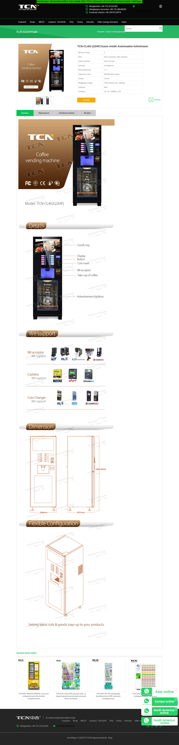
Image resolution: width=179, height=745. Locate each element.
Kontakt (86, 100)
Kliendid (90, 22)
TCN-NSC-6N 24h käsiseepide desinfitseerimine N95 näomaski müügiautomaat (108, 696)
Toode (32, 22)
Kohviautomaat (119, 32)
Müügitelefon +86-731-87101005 (103, 6)
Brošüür (157, 100)
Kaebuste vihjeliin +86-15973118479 (105, 12)
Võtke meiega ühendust (107, 22)
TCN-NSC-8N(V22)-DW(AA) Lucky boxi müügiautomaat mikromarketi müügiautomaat (34, 696)
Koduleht (22, 22)
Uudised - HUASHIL (57, 22)
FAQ (71, 22)
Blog (110, 738)
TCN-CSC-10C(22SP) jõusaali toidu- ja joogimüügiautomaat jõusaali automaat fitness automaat (71, 696)
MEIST (42, 22)
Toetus (80, 22)
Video (124, 22)
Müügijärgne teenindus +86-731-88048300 (107, 9)
